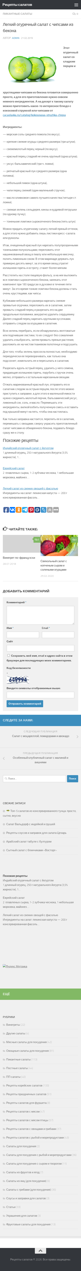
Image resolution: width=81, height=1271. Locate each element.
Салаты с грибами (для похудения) (28, 1189)
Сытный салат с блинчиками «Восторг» (31, 850)
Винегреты (13, 1024)
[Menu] (76, 4)
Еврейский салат (14, 468)
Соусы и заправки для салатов (26, 1198)
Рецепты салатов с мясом (23, 1111)
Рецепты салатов (17, 4)
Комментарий (16, 602)
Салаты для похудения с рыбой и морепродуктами (38, 1155)
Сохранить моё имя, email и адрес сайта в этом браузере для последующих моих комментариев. (39, 658)
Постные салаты (17, 1068)
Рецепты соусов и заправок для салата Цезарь (36, 833)
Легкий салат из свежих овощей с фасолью (30, 488)
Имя (10, 628)
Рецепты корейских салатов (24, 1085)
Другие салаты (15, 1033)
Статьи (10, 1207)
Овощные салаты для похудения (27, 1050)
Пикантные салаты (17, 13)
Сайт (10, 641)
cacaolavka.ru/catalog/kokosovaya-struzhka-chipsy (34, 115)
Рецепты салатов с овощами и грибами (31, 1129)
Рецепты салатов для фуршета (26, 1103)
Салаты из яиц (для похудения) (26, 1181)
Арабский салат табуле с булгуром (28, 841)
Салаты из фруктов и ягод (23, 1172)
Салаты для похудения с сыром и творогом (34, 1163)
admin (15, 38)
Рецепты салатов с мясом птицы (27, 1120)
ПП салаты (13, 1077)
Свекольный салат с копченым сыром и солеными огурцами (53, 565)
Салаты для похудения (21, 1146)
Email (46, 628)
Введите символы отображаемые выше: (33, 688)
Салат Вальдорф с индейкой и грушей (30, 824)
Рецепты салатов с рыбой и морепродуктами (35, 1137)
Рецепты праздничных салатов (26, 1094)
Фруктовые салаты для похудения (28, 1224)
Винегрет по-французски (19, 557)
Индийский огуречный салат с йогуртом (28, 448)
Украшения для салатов (21, 1215)
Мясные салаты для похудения (26, 1042)
